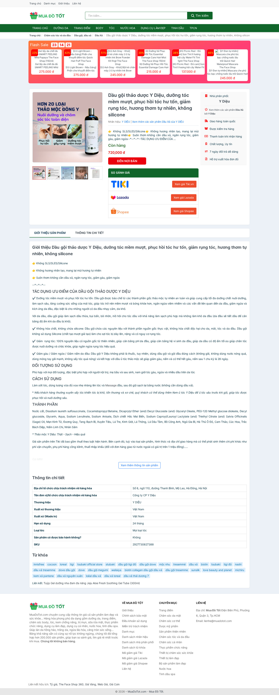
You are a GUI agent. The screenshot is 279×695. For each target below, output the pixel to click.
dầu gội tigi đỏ (127, 564)
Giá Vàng (90, 684)
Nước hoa (127, 28)
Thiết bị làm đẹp (169, 658)
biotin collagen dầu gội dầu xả (143, 570)
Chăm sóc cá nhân (170, 642)
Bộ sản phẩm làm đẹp (172, 663)
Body (99, 28)
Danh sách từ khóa (133, 647)
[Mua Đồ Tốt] (48, 606)
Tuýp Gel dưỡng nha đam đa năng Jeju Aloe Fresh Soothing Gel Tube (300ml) (92, 583)
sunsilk (195, 570)
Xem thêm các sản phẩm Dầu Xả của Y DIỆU (158, 121)
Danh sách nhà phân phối (138, 642)
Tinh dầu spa (167, 674)
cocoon (52, 564)
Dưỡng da (61, 28)
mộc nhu (164, 564)
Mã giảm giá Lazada (134, 658)
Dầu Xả (99, 35)
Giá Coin (114, 684)
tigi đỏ (228, 564)
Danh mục (50, 3)
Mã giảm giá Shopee (134, 663)
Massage (111, 385)
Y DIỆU (126, 121)
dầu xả (193, 564)
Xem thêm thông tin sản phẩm (139, 465)
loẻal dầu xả (93, 575)
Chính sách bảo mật (134, 615)
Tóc (112, 28)
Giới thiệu (64, 3)
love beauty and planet (217, 570)
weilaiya (116, 570)
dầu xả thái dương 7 (136, 575)
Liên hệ (76, 3)
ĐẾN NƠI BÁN (127, 161)
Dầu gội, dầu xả (82, 35)
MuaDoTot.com (137, 691)
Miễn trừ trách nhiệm (135, 626)
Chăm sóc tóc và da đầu (57, 35)
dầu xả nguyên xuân (70, 575)
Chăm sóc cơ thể (169, 620)
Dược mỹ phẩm (168, 626)
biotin (204, 564)
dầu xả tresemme (44, 570)
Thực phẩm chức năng (173, 647)
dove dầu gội (67, 570)
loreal (63, 564)
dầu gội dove (148, 564)
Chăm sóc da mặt (170, 615)
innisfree (39, 564)
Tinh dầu (177, 28)
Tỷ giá (53, 684)
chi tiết (89, 233)
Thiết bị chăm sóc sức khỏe (176, 652)
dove (81, 570)
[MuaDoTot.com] (47, 15)
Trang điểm (82, 28)
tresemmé (179, 564)
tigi (72, 564)
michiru (239, 570)
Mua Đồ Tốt (156, 691)
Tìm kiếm (202, 15)
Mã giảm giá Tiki (132, 652)
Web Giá (103, 684)
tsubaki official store (89, 564)
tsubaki (215, 564)
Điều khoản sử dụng (134, 620)
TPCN (193, 28)
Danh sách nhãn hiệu (135, 636)
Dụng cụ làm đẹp (153, 28)
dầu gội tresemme (177, 570)
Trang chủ (35, 3)
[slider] (39, 173)
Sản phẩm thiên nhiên (172, 631)
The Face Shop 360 (71, 684)
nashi (238, 564)
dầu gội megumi (98, 570)
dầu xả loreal (112, 575)
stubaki (110, 564)
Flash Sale (39, 45)
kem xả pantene (44, 575)
